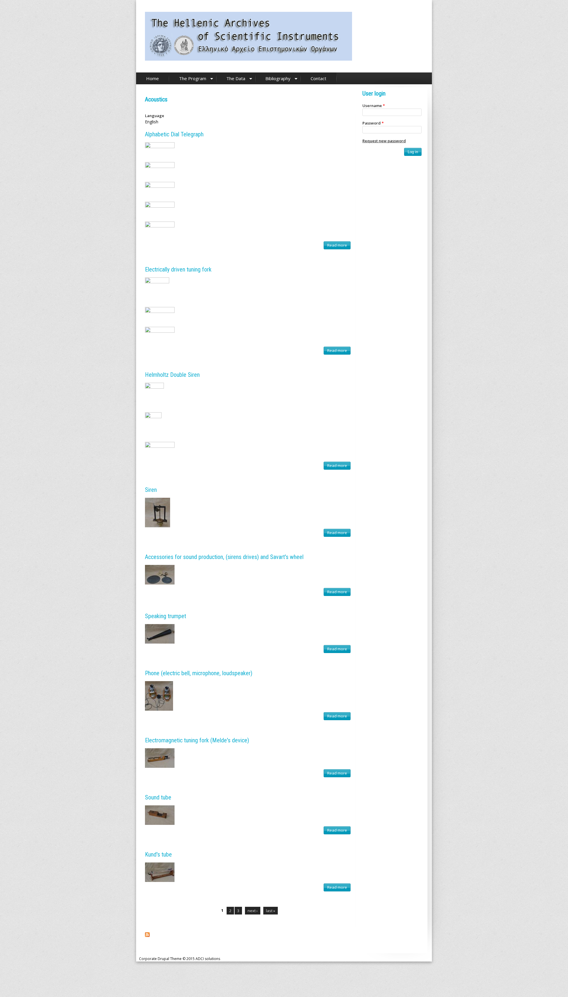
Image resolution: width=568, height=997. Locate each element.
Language (154, 115)
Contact (318, 78)
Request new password (384, 140)
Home (152, 78)
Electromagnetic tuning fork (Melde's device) (197, 740)
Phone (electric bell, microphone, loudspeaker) (198, 673)
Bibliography (278, 78)
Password (373, 123)
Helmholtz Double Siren (172, 375)
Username (373, 105)
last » (270, 910)
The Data (235, 78)
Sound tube (158, 797)
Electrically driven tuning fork (178, 269)
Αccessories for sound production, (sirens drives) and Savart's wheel (224, 557)
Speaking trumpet (165, 616)
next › (253, 910)
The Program (192, 78)
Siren (151, 490)
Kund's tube (158, 854)
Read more (338, 246)
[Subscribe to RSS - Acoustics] (147, 935)
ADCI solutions (208, 958)
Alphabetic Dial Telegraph (174, 134)
